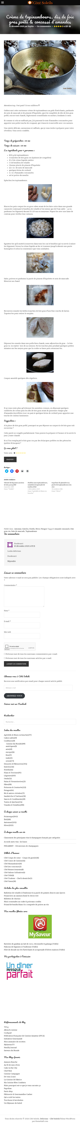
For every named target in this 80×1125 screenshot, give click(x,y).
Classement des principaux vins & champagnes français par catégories (32, 838)
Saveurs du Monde (11, 1050)
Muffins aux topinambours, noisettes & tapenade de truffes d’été (38, 485)
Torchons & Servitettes (13, 1100)
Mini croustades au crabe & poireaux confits (22, 902)
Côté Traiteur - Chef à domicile (18, 878)
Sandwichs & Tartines (15, 796)
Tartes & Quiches (13, 802)
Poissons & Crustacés (15, 787)
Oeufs (8, 778)
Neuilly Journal (10, 1047)
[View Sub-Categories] (5, 743)
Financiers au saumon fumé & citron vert (21, 896)
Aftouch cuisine (10, 1030)
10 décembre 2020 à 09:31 (24, 546)
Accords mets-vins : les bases (15, 842)
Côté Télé (9, 875)
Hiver (38, 529)
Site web (7, 632)
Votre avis (8, 453)
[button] (40, 67)
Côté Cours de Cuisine (14, 861)
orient (10, 761)
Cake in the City (10, 1068)
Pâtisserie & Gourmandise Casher (18, 1094)
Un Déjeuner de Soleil (13, 1103)
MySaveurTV (9, 1045)
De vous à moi (10, 1077)
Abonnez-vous (14, 696)
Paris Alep (8, 1091)
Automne (18, 529)
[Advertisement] (40, 512)
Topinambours (31, 531)
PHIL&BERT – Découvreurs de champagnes (21, 846)
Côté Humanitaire (13, 864)
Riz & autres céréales (14, 793)
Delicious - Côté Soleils (50, 1119)
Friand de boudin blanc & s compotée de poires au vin (26, 905)
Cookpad (7, 1033)
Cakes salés (10, 738)
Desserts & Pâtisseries (15, 764)
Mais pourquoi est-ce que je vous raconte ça (22, 1085)
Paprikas (8, 1088)
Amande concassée (62, 529)
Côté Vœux (10, 881)
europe (10, 752)
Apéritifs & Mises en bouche (18, 735)
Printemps (11, 816)
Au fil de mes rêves (12, 1065)
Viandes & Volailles (14, 805)
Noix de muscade (18, 531)
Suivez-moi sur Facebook (15, 704)
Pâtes (8, 784)
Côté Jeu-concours (12, 867)
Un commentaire (44, 26)
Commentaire (10, 585)
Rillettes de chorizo (12, 899)
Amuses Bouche (10, 1062)
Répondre (12, 561)
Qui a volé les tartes (12, 1097)
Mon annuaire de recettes (14, 1042)
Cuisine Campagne (12, 1074)
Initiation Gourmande (13, 1039)
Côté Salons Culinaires (14, 872)
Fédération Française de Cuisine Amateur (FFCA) (24, 1036)
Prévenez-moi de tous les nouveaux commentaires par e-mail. (32, 654)
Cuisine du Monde (15, 744)
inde (9, 758)
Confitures (9, 741)
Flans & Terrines (12, 773)
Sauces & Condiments (14, 799)
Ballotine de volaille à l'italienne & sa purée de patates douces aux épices (34, 893)
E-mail (7, 621)
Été (7, 819)
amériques (11, 746)
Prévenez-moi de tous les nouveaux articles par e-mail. (29, 658)
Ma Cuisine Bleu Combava (15, 1082)
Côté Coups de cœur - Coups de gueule (21, 858)
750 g (6, 1027)
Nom (6, 611)
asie (9, 749)
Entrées (25, 529)
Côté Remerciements (14, 869)
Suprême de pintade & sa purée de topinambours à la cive (61, 485)
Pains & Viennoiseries (15, 781)
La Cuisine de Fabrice (13, 1080)
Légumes (10, 776)
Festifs (32, 529)
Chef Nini (8, 1071)
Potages (44, 529)
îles (9, 755)
